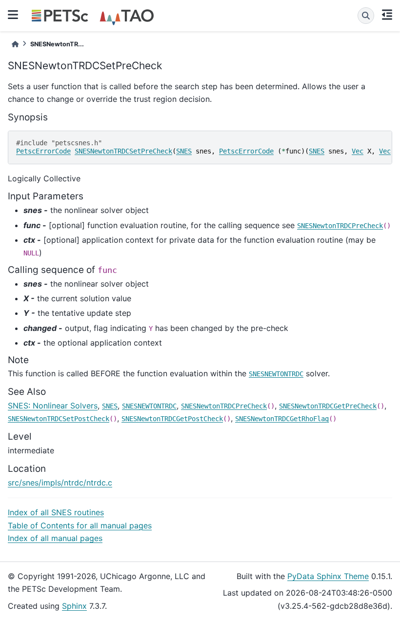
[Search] (366, 15)
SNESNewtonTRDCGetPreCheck (328, 406)
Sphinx (74, 606)
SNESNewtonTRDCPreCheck (340, 226)
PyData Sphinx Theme (328, 576)
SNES (184, 151)
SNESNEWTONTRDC (276, 374)
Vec (357, 151)
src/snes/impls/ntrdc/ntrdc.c (60, 482)
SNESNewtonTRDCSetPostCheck (58, 419)
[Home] (15, 44)
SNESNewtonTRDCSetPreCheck (123, 151)
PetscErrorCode (43, 151)
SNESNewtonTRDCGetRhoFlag (282, 419)
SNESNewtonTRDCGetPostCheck (172, 419)
